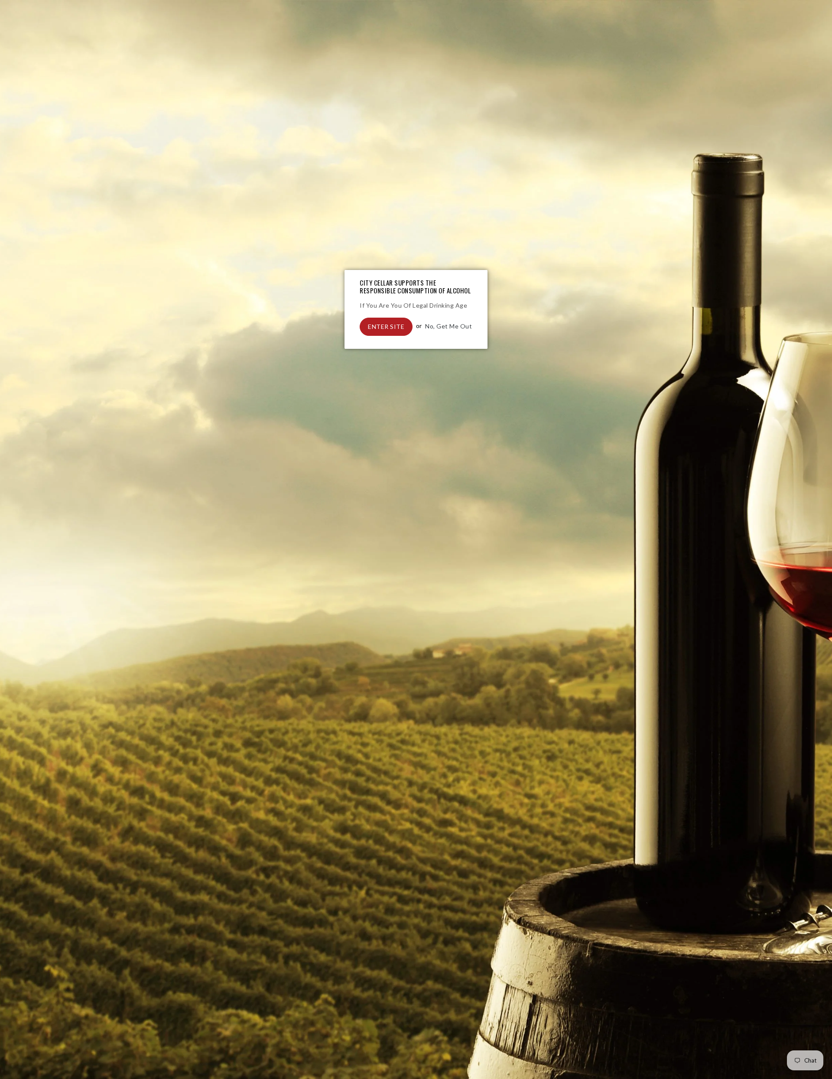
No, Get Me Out (448, 325)
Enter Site (386, 326)
